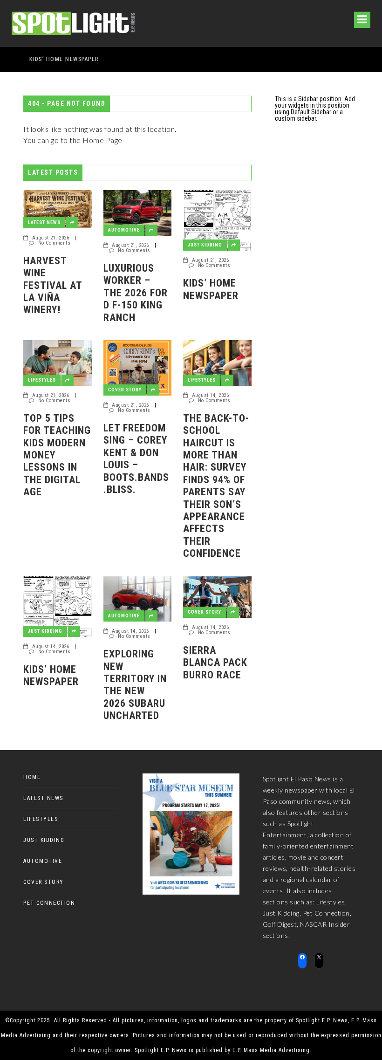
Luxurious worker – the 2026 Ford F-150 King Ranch (135, 292)
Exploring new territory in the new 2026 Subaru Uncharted (135, 684)
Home (32, 777)
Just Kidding (205, 244)
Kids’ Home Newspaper (46, 59)
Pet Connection (49, 903)
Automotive (124, 230)
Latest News (44, 222)
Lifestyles (42, 380)
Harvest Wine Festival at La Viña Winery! (52, 285)
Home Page (102, 140)
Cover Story (125, 389)
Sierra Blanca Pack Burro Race (215, 662)
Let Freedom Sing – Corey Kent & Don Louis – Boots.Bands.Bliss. (136, 458)
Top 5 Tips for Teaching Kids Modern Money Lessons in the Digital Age (57, 455)
